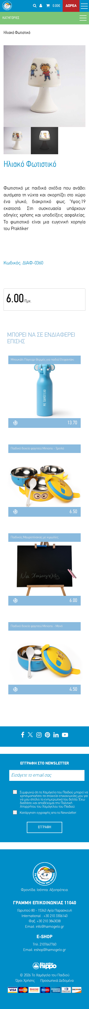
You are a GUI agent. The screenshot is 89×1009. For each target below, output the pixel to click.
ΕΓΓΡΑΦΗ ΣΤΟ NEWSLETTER (44, 763)
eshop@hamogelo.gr (50, 950)
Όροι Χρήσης (25, 981)
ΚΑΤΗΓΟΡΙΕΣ (10, 18)
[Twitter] (30, 735)
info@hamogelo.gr (50, 927)
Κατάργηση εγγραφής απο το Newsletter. (48, 813)
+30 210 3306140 (55, 916)
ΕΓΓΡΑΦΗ (44, 827)
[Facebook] (22, 735)
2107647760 (48, 944)
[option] (17, 140)
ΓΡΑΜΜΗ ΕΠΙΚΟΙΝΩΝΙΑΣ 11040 (44, 903)
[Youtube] (65, 735)
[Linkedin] (56, 735)
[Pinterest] (47, 735)
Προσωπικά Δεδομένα (57, 981)
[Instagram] (39, 735)
